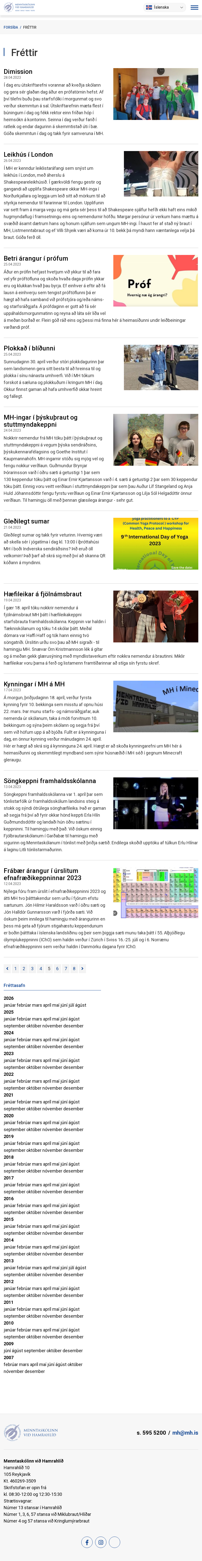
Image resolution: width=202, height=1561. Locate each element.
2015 (9, 1219)
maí (56, 1005)
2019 (9, 1136)
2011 (9, 1302)
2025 (9, 1012)
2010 (9, 1323)
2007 (9, 1357)
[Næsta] (82, 968)
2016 (9, 1198)
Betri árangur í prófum (36, 258)
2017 (9, 1177)
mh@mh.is (185, 1433)
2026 (9, 998)
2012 (9, 1281)
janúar (10, 1005)
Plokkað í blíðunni (29, 348)
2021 (9, 1095)
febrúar (24, 1005)
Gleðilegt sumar (27, 521)
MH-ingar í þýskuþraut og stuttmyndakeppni (41, 421)
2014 (9, 1240)
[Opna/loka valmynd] (194, 7)
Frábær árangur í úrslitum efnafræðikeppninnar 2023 (43, 874)
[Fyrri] (7, 968)
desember (73, 1025)
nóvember (52, 1025)
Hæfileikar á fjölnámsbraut (43, 594)
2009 (9, 1343)
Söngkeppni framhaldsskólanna (50, 781)
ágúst (80, 1005)
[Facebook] (87, 1542)
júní (64, 1005)
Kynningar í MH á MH (34, 684)
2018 (9, 1157)
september (15, 1025)
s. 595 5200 (151, 1433)
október (34, 1025)
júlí (71, 1005)
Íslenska (161, 7)
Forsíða (11, 27)
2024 (9, 1032)
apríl (47, 1005)
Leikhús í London (28, 154)
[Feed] (114, 1542)
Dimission (18, 71)
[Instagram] (100, 1542)
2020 (9, 1115)
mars (37, 1005)
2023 (9, 1053)
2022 (9, 1074)
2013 (9, 1260)
